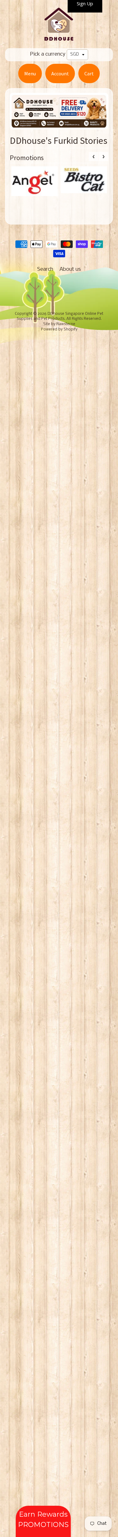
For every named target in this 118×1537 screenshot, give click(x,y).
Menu (30, 73)
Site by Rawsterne (59, 324)
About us (70, 269)
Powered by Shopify (59, 329)
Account (60, 73)
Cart (89, 73)
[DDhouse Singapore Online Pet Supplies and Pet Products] (59, 38)
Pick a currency (47, 54)
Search (45, 269)
